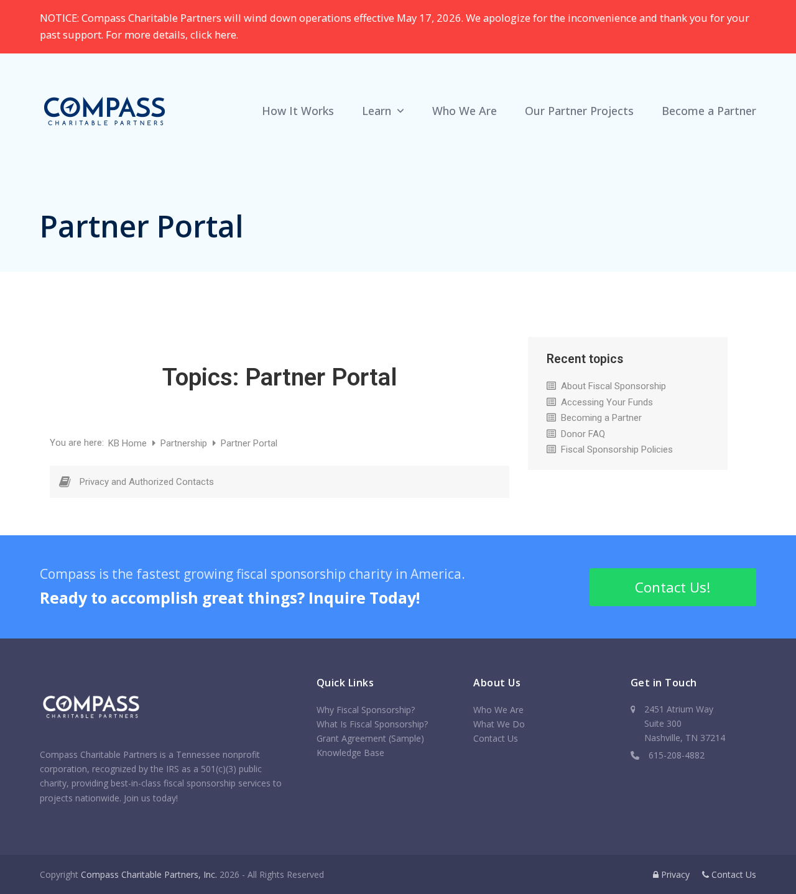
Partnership (185, 443)
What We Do (499, 724)
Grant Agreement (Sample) (370, 738)
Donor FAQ (583, 434)
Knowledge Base (350, 752)
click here (213, 34)
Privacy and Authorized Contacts (147, 481)
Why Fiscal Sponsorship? (366, 710)
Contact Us (495, 738)
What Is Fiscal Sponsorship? (372, 724)
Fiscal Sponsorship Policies (617, 449)
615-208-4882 (677, 755)
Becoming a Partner (601, 417)
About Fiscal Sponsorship (613, 386)
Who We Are (498, 710)
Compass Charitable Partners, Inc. (149, 874)
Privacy (674, 874)
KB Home (128, 443)
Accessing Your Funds (607, 402)
